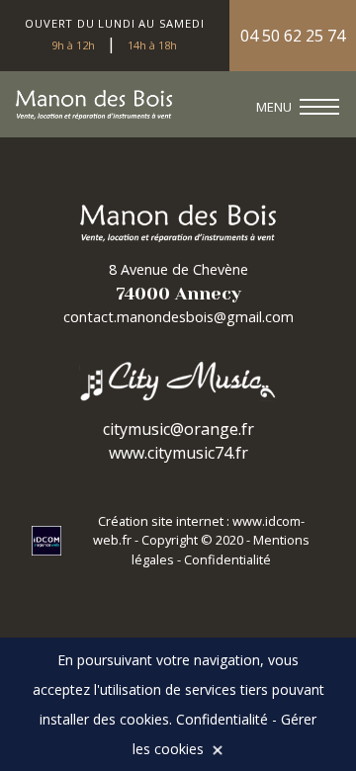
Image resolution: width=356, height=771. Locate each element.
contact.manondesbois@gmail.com (178, 316)
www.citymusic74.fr (178, 453)
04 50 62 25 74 (292, 35)
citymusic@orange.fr (178, 429)
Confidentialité (227, 559)
